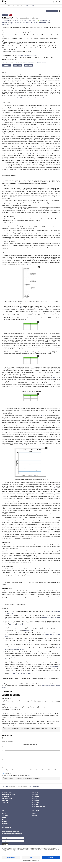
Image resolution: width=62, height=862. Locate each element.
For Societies (35, 804)
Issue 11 (20, 6)
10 (48, 247)
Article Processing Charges (8, 794)
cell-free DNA (18, 97)
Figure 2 (24, 444)
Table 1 (22, 307)
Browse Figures (17, 65)
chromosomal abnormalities (42, 97)
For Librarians (35, 800)
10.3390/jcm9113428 (29, 6)
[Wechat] (14, 695)
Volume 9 (14, 6)
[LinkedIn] (8, 695)
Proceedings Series (6, 827)
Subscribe (5, 844)
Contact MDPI (5, 800)
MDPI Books (5, 815)
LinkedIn (34, 813)
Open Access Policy (7, 798)
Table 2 (4, 335)
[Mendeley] (19, 695)
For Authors (35, 794)
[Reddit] (17, 695)
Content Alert (36, 786)
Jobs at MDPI (5, 802)
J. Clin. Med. (5, 786)
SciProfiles (4, 821)
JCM (9, 6)
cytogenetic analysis (28, 97)
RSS (30, 786)
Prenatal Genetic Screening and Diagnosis (34, 62)
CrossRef (7, 613)
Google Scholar (56, 611)
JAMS (3, 825)
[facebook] (11, 695)
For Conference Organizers (38, 806)
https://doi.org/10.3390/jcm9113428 (27, 55)
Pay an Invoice (5, 796)
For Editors (34, 798)
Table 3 (55, 377)
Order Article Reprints (52, 11)
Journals (4, 6)
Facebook (34, 815)
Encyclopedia (5, 823)
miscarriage (11, 97)
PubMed (7, 619)
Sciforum (4, 813)
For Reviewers (35, 796)
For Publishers (35, 802)
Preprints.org (5, 817)
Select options (6, 838)
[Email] (3, 695)
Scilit (12, 613)
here (13, 730)
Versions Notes (28, 65)
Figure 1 (28, 264)
